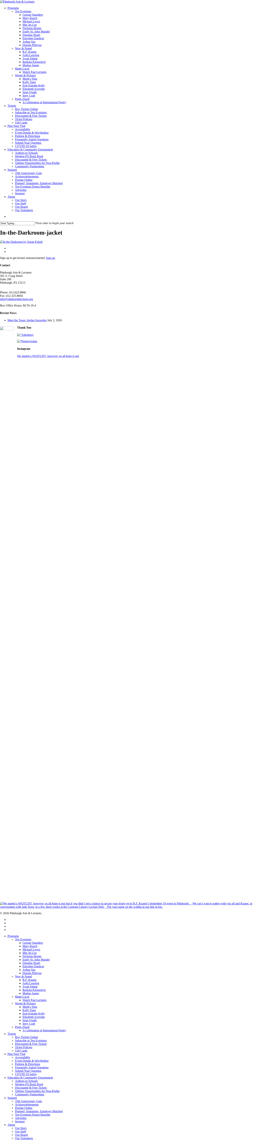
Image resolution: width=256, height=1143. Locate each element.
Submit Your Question (28, 1070)
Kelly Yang (29, 1010)
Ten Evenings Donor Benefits (32, 1114)
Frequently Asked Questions (32, 1067)
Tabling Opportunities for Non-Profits (37, 1091)
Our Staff (20, 1131)
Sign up (50, 257)
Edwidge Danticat (33, 966)
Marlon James (30, 993)
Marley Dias (29, 1006)
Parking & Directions (27, 1064)
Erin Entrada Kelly (33, 1013)
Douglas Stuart (31, 963)
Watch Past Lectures (34, 1000)
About (11, 1124)
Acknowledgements (27, 1104)
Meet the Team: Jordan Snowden (26, 320)
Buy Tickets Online (26, 1037)
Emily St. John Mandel (36, 959)
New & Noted (23, 976)
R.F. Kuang (29, 979)
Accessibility (22, 1057)
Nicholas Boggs (31, 956)
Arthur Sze (28, 969)
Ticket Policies (23, 1047)
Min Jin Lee (29, 952)
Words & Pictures (25, 1003)
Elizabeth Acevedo (33, 1016)
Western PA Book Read (29, 1084)
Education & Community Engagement (30, 1077)
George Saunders (32, 942)
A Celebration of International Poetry (44, 1030)
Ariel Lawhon (30, 983)
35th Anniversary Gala (28, 1101)
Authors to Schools (26, 1081)
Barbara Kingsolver (34, 990)
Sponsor (20, 1121)
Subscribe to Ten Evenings (31, 1040)
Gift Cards (21, 1050)
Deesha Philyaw (32, 973)
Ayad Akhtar (30, 986)
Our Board (21, 1134)
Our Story (21, 1128)
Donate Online (23, 1107)
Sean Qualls (29, 1020)
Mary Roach (29, 946)
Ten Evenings (23, 939)
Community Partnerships (29, 1094)
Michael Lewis (31, 949)
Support (12, 1097)
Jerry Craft (28, 1023)
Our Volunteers (24, 1138)
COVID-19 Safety (26, 1074)
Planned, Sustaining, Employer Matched (39, 1111)
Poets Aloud (22, 1027)
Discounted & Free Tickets (31, 1043)
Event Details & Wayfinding (32, 1060)
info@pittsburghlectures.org (16, 299)
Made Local (22, 996)
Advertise (20, 1118)
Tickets (11, 1033)
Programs (13, 936)
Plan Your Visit (16, 1054)
